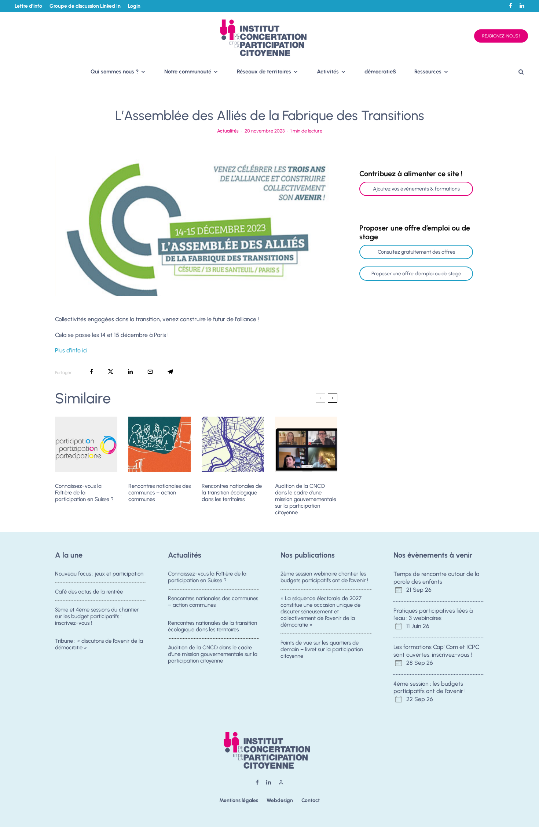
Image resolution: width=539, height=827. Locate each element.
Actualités (228, 131)
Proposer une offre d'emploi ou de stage (416, 274)
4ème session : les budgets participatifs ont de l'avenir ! (429, 687)
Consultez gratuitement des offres (416, 252)
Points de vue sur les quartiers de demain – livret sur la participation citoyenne (321, 649)
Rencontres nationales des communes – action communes (159, 493)
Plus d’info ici (71, 350)
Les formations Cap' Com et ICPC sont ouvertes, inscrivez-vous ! (436, 650)
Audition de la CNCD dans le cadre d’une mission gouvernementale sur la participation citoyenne (305, 499)
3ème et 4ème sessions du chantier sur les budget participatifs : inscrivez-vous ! (97, 616)
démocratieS (380, 71)
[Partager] (91, 371)
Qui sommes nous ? (115, 71)
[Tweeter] (110, 371)
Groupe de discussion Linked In (85, 6)
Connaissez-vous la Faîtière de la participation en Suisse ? (84, 493)
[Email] (150, 371)
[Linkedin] (522, 5)
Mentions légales (238, 800)
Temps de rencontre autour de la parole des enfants (436, 577)
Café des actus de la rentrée (89, 591)
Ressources (427, 71)
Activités (328, 71)
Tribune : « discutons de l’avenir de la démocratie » (99, 644)
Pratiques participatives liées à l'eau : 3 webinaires (433, 614)
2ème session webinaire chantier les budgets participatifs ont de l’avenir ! (324, 577)
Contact (310, 800)
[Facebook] (510, 5)
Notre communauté (187, 71)
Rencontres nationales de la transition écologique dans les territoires (232, 493)
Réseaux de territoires (264, 71)
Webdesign (280, 800)
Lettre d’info (28, 6)
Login (134, 6)
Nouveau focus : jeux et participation (99, 573)
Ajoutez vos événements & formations (416, 189)
